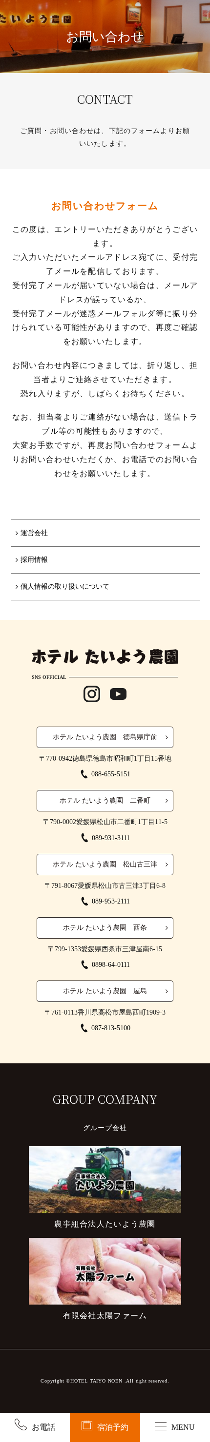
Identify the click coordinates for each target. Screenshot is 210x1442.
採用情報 (34, 559)
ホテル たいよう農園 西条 (105, 927)
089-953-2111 (111, 901)
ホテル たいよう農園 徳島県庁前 (105, 737)
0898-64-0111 (111, 964)
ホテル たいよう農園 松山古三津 (105, 864)
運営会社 (34, 533)
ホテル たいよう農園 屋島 (105, 991)
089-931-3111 (111, 838)
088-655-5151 (110, 774)
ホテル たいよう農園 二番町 (105, 800)
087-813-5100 (110, 1028)
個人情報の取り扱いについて (65, 586)
